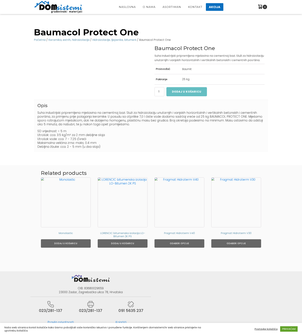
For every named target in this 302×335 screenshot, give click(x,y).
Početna (40, 40)
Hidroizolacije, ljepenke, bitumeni (114, 40)
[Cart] (262, 7)
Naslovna (127, 7)
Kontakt (195, 7)
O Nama (149, 7)
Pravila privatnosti (61, 322)
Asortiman (172, 7)
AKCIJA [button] (214, 7)
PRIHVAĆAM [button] (289, 329)
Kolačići (121, 322)
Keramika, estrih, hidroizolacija (68, 40)
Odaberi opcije (179, 243)
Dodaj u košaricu (186, 91)
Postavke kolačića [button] (266, 329)
